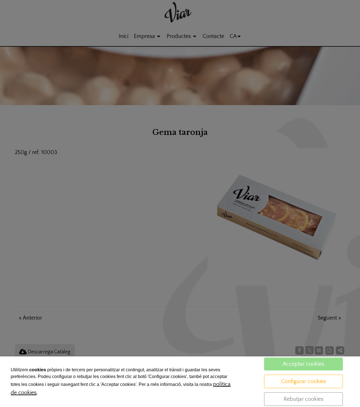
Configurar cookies (303, 381)
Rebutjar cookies (303, 399)
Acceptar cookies (303, 364)
